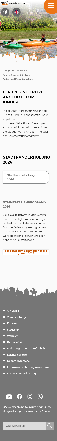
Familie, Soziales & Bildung (16, 75)
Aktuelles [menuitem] (13, 310)
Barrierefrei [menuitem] (14, 342)
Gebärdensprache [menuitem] (18, 361)
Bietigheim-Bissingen (14, 71)
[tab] (26, 177)
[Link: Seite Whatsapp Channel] (40, 396)
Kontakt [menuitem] (12, 323)
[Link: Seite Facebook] (19, 396)
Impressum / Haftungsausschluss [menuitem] (28, 367)
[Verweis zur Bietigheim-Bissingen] (13, 3)
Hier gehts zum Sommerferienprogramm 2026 (26, 252)
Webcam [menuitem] (13, 336)
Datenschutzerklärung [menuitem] (21, 373)
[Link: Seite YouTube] (9, 396)
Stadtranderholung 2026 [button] (21, 177)
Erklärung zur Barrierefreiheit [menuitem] (26, 348)
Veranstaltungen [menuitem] (17, 317)
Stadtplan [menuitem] (13, 329)
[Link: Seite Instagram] (30, 396)
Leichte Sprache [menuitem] (17, 354)
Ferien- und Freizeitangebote (18, 79)
